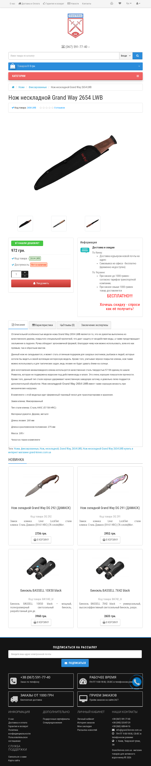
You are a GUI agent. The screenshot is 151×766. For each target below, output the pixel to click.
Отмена (86, 400)
